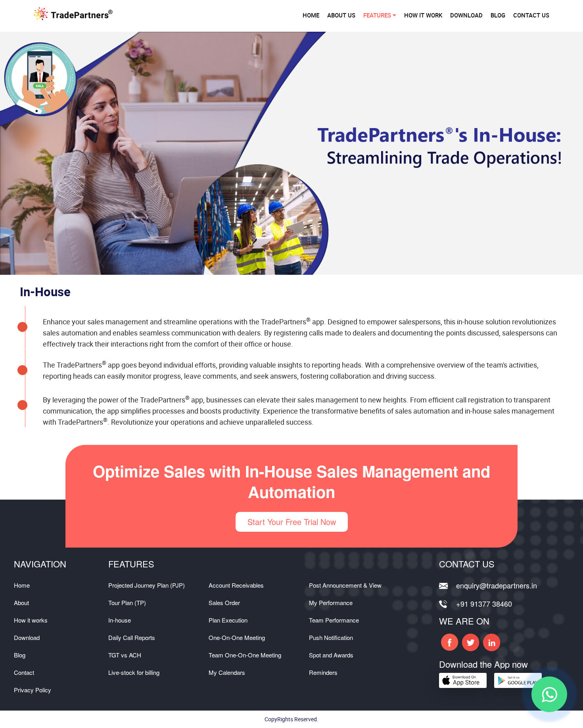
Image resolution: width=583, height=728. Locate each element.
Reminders (323, 672)
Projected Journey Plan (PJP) (146, 585)
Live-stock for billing (133, 672)
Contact (24, 672)
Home (22, 585)
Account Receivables (236, 585)
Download (27, 637)
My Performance (331, 602)
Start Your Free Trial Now (291, 521)
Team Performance (334, 620)
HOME (311, 15)
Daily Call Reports (131, 637)
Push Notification (331, 637)
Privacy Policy (32, 690)
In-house (119, 620)
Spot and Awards (331, 655)
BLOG (498, 15)
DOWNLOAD (466, 15)
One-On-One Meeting (237, 637)
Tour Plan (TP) (127, 602)
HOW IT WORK (423, 15)
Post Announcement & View (345, 585)
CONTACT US (531, 15)
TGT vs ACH (124, 655)
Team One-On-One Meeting (245, 655)
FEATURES (378, 15)
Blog (19, 655)
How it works (31, 620)
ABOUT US (341, 15)
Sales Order (224, 602)
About (21, 602)
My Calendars (227, 672)
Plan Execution (228, 620)
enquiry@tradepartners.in (496, 585)
